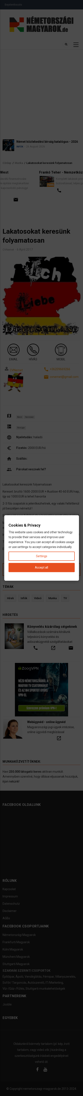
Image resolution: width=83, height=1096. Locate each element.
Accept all (41, 567)
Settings (41, 556)
